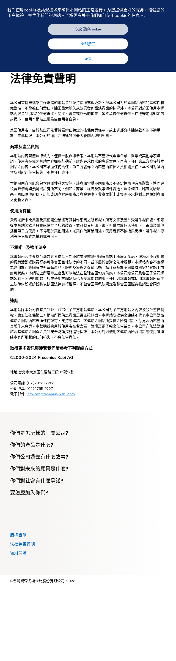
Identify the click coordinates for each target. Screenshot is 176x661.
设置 (88, 58)
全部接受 (88, 44)
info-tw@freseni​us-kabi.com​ (51, 394)
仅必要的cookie (88, 29)
